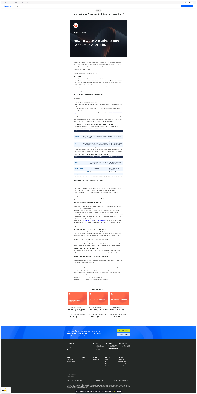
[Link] (8, 6)
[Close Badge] (10, 387)
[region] (98, 138)
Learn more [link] (113, 391)
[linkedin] (67, 349)
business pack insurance (101, 220)
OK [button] (119, 391)
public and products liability (88, 220)
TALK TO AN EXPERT (176, 6)
